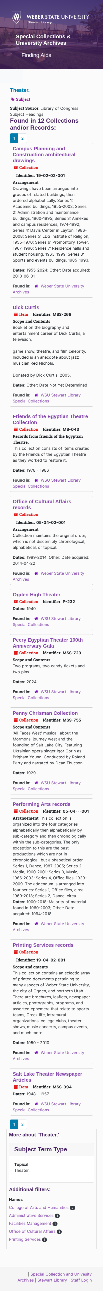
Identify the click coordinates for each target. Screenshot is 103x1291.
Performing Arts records (41, 804)
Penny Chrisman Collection (45, 713)
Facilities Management (30, 1223)
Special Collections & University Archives (43, 39)
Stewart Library (52, 1280)
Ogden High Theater (36, 594)
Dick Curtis (26, 307)
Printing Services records (43, 945)
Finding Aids (36, 55)
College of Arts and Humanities (39, 1207)
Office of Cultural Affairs (33, 1231)
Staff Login (81, 1280)
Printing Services (25, 1239)
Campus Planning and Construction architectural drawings (44, 154)
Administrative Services (32, 1215)
